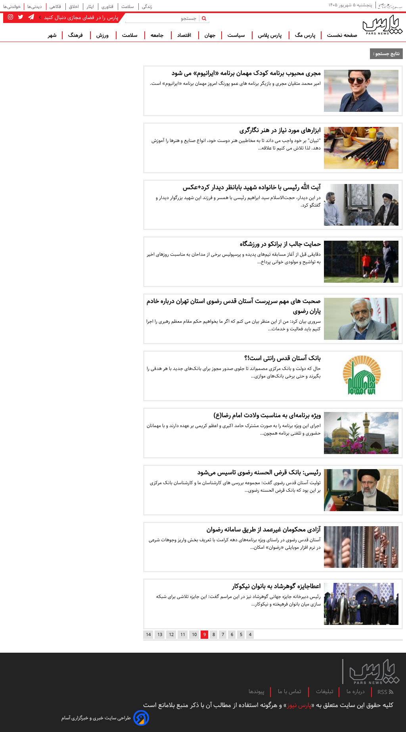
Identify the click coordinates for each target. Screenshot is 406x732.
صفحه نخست (342, 35)
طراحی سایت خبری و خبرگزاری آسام (96, 718)
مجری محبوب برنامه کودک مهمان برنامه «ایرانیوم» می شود (246, 73)
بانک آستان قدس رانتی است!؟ (282, 358)
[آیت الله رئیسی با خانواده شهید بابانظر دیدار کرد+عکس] (361, 205)
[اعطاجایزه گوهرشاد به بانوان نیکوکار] (361, 604)
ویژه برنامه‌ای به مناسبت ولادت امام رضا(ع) (267, 415)
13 (159, 634)
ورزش (103, 35)
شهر (52, 35)
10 (194, 634)
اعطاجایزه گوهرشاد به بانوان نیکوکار (276, 586)
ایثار (90, 6)
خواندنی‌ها (12, 6)
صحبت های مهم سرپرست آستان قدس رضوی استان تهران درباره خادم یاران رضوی (234, 306)
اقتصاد (185, 35)
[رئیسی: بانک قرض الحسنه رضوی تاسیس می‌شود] (361, 490)
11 (182, 634)
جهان (210, 35)
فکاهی (56, 6)
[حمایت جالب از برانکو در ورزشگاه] (361, 262)
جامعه (158, 35)
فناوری (108, 6)
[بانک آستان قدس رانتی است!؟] (361, 376)
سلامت (128, 6)
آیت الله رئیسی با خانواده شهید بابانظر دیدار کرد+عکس (252, 187)
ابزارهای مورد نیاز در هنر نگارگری (280, 130)
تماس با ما (290, 691)
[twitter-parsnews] (20, 17)
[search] (205, 18)
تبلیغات (324, 691)
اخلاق (74, 6)
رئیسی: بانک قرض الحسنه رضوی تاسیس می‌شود (259, 472)
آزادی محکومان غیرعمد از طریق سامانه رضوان (264, 530)
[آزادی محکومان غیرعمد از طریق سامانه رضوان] (361, 547)
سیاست (237, 35)
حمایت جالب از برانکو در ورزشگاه (280, 244)
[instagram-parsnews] (10, 17)
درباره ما (356, 691)
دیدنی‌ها (35, 6)
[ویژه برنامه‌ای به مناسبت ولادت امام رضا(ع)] (361, 433)
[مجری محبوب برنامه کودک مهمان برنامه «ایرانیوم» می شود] (361, 91)
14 (148, 634)
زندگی (147, 6)
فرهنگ (76, 35)
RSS (383, 692)
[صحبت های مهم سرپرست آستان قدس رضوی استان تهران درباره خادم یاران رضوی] (361, 319)
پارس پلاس (270, 35)
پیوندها (256, 691)
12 (171, 634)
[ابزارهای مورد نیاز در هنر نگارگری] (361, 148)
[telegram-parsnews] (30, 17)
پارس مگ (305, 35)
